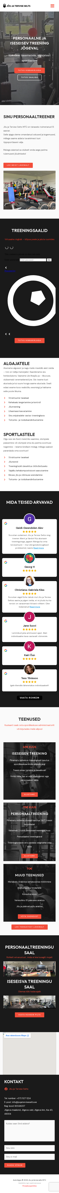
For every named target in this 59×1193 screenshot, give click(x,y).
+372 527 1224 (24, 1098)
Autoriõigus (17, 1180)
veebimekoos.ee (35, 1183)
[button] (29, 70)
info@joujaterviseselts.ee (24, 1102)
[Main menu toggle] (52, 6)
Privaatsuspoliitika (29, 1186)
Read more (39, 548)
